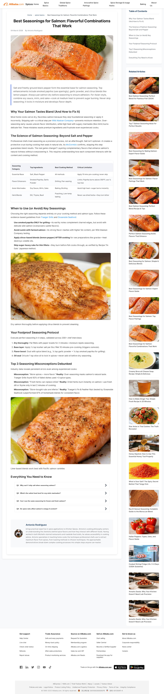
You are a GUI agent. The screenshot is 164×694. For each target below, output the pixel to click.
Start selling (101, 638)
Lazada (97, 684)
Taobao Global (106, 684)
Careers (125, 651)
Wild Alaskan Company (62, 120)
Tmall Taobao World (79, 684)
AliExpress (56, 684)
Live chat (23, 642)
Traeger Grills (47, 217)
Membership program (79, 642)
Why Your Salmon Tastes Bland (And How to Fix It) (141, 20)
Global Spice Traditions (64, 4)
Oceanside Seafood (67, 217)
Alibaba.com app (105, 667)
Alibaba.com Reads (78, 655)
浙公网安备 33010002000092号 (93, 691)
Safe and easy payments (54, 638)
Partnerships (101, 651)
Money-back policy (52, 642)
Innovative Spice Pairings (90, 4)
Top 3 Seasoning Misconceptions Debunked (142, 50)
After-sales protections (53, 651)
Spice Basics (46, 4)
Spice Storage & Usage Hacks (119, 4)
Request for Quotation (79, 638)
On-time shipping (51, 647)
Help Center (24, 638)
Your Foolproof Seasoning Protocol (143, 44)
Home (36, 4)
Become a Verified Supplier (106, 647)
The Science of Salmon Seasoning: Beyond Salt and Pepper (143, 28)
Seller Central (101, 642)
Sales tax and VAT (77, 651)
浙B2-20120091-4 (116, 691)
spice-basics (40, 15)
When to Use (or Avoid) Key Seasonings (140, 36)
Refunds (23, 651)
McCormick (71, 144)
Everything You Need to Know (141, 58)
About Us (153, 4)
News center (126, 647)
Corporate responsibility (131, 642)
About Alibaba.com (129, 638)
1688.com (66, 684)
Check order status (26, 647)
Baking (143, 4)
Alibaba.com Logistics (79, 647)
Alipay (90, 684)
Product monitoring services (55, 655)
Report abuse (24, 655)
